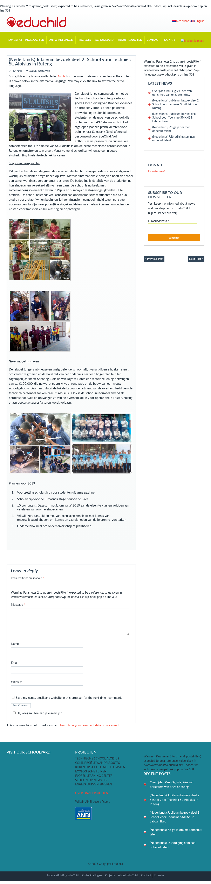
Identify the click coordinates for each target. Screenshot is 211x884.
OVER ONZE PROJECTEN (91, 793)
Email (15, 662)
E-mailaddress (158, 221)
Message (18, 604)
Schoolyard (104, 40)
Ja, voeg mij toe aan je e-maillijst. (40, 713)
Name (16, 643)
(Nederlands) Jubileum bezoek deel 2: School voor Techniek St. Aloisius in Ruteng (70, 61)
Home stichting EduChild (25, 40)
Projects (84, 40)
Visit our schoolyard (28, 752)
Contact (153, 40)
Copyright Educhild (111, 864)
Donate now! (156, 171)
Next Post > (196, 259)
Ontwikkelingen (61, 40)
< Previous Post (154, 259)
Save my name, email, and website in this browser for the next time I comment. (69, 697)
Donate (169, 40)
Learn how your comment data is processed (89, 725)
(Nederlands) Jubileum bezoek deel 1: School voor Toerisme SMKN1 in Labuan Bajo (175, 118)
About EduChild (130, 40)
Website (16, 682)
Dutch (61, 76)
